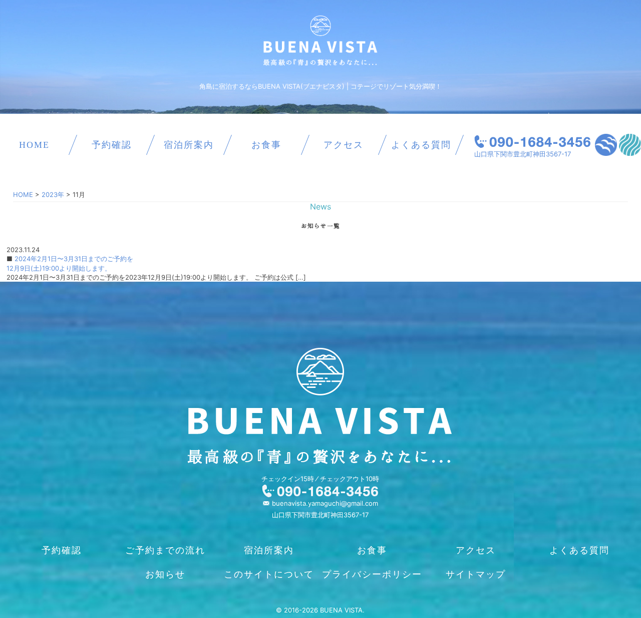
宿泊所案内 (189, 145)
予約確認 (112, 145)
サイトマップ (476, 574)
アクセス (344, 145)
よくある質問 (421, 145)
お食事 (266, 145)
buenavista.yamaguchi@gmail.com (325, 503)
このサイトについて (269, 574)
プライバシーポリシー (372, 574)
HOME (34, 145)
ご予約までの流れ (165, 550)
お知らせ (165, 574)
